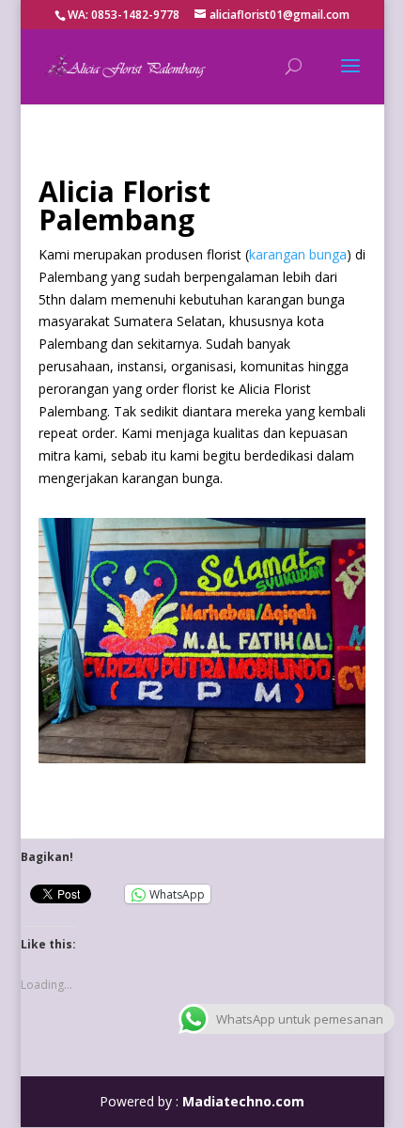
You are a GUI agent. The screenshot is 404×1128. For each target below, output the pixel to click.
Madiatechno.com (243, 1101)
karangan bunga (298, 254)
